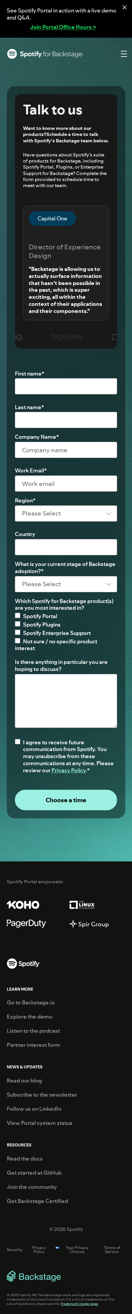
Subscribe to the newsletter (42, 1095)
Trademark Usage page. (79, 1304)
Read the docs (25, 1159)
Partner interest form (33, 1045)
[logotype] (45, 53)
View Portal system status (39, 1123)
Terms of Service (112, 1250)
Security (15, 1250)
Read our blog (24, 1081)
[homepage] (24, 964)
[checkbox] (66, 632)
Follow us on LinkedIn (34, 1109)
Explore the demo (29, 1017)
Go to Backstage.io (31, 1003)
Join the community (32, 1187)
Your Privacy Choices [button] (77, 1250)
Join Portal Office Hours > (63, 27)
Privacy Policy (68, 770)
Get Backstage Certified (37, 1201)
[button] (122, 54)
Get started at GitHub (34, 1173)
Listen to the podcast (33, 1031)
